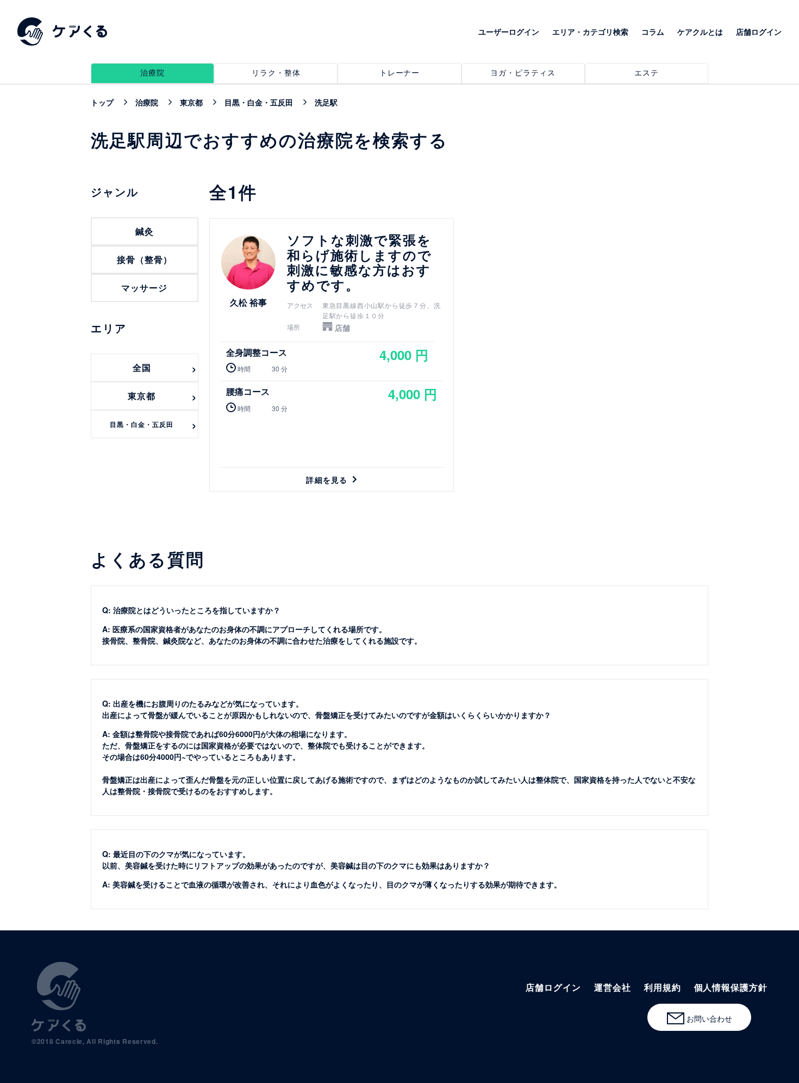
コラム (652, 31)
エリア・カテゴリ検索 (590, 31)
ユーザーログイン (508, 31)
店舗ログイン (759, 31)
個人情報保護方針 (730, 987)
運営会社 (612, 987)
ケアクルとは (700, 31)
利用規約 (662, 987)
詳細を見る (331, 354)
